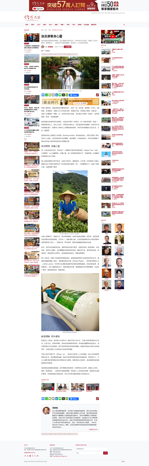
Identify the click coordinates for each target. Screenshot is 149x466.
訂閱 (105, 453)
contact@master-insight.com (60, 456)
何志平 (113, 59)
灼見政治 (26, 43)
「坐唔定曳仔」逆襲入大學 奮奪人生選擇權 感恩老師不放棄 (118, 110)
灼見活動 (86, 24)
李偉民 (113, 214)
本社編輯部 (29, 50)
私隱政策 (123, 461)
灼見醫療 (26, 127)
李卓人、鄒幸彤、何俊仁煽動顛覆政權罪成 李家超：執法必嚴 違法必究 (31, 109)
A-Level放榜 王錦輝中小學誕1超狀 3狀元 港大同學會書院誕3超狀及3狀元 (118, 128)
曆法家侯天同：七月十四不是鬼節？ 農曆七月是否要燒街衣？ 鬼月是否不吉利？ (31, 180)
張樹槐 (50, 47)
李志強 (113, 162)
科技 (68, 24)
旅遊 (49, 30)
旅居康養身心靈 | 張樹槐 (57, 30)
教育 (32, 24)
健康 (56, 24)
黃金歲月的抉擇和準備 (117, 134)
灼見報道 (26, 64)
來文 (113, 146)
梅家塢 (69, 54)
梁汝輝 (113, 207)
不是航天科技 (115, 160)
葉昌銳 (113, 52)
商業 (62, 24)
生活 (50, 24)
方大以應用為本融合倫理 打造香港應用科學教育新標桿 (118, 68)
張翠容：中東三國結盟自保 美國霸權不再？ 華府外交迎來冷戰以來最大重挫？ (31, 221)
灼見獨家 (50, 54)
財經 (44, 24)
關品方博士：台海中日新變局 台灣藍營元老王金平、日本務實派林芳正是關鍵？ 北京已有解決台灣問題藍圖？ (118, 86)
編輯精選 (114, 154)
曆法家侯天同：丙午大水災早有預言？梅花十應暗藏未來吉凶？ (31, 262)
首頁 (42, 30)
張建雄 (113, 136)
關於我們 (93, 24)
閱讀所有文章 (93, 429)
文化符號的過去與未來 (117, 57)
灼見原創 (44, 54)
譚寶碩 (113, 95)
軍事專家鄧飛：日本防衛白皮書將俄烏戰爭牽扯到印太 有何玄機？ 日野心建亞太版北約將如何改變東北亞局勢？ (118, 180)
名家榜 (79, 24)
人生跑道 (67, 47)
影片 (74, 24)
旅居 (65, 54)
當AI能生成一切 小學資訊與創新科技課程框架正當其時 (118, 205)
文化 (38, 24)
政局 (26, 24)
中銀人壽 (60, 54)
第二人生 (75, 54)
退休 (55, 54)
